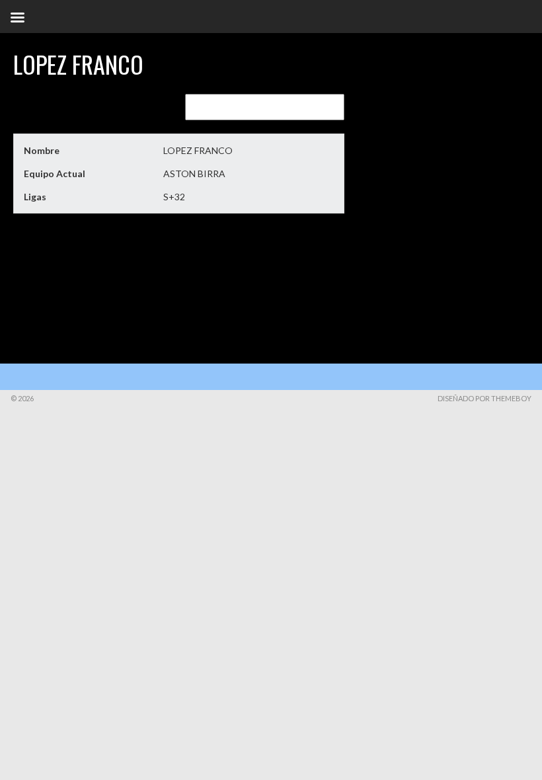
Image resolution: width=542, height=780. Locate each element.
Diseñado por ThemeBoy (484, 398)
